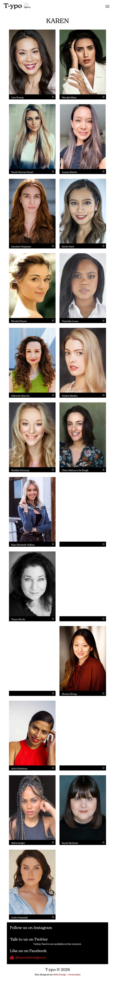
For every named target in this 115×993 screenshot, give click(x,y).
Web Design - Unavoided (66, 974)
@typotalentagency (30, 957)
